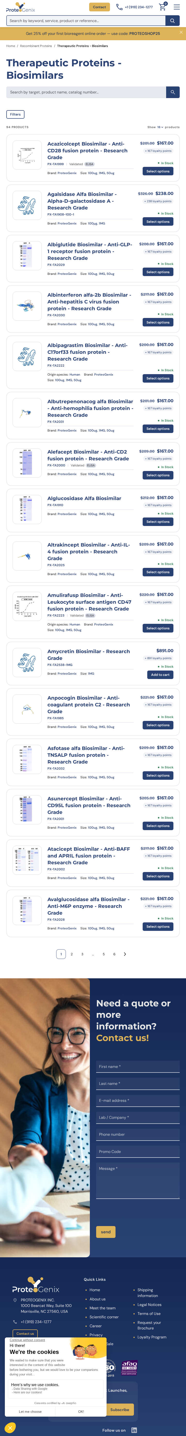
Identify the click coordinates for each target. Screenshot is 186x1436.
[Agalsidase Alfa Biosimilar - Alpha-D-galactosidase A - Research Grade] (27, 205)
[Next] (125, 954)
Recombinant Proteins (36, 46)
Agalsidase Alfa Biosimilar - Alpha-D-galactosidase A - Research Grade (82, 201)
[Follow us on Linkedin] (134, 1430)
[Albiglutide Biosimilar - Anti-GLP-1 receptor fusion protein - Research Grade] (27, 255)
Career (96, 1325)
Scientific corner (104, 1317)
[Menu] (177, 7)
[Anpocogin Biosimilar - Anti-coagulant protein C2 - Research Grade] (27, 709)
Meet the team (103, 1308)
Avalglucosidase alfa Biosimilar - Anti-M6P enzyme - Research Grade (88, 906)
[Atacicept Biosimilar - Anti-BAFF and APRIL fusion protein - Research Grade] (27, 860)
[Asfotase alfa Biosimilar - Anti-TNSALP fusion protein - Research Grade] (27, 759)
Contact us (25, 1333)
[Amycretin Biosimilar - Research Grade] (27, 662)
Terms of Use (149, 1313)
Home (10, 46)
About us (98, 1299)
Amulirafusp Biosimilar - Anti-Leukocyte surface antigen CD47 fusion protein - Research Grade (89, 602)
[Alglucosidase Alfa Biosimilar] (27, 509)
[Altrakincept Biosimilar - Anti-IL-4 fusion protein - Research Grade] (27, 556)
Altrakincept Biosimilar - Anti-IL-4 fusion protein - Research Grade (88, 551)
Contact (99, 7)
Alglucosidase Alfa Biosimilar (84, 498)
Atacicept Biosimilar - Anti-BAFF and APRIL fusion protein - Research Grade (88, 855)
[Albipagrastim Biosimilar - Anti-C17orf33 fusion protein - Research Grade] (27, 356)
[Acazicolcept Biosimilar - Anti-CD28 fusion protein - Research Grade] (27, 155)
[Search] (172, 20)
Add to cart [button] (160, 674)
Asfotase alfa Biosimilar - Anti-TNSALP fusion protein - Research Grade (86, 755)
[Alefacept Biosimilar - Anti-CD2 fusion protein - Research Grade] (27, 463)
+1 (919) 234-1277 (36, 1321)
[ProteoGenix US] (20, 7)
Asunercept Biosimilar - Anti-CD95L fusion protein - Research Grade (89, 805)
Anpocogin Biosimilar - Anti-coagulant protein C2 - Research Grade (88, 704)
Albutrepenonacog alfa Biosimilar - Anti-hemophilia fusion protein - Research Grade (90, 408)
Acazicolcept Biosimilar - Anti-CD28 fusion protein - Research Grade (87, 150)
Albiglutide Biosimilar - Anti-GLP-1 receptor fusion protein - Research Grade (89, 251)
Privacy (96, 1334)
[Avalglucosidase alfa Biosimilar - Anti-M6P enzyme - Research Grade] (27, 910)
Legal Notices (150, 1304)
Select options (158, 171)
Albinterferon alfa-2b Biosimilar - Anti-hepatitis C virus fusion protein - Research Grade (89, 301)
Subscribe (119, 1409)
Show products (163, 127)
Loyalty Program (152, 1337)
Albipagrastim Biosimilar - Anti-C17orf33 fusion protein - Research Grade (87, 352)
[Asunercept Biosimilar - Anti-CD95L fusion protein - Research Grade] (27, 809)
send (106, 1232)
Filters (15, 114)
